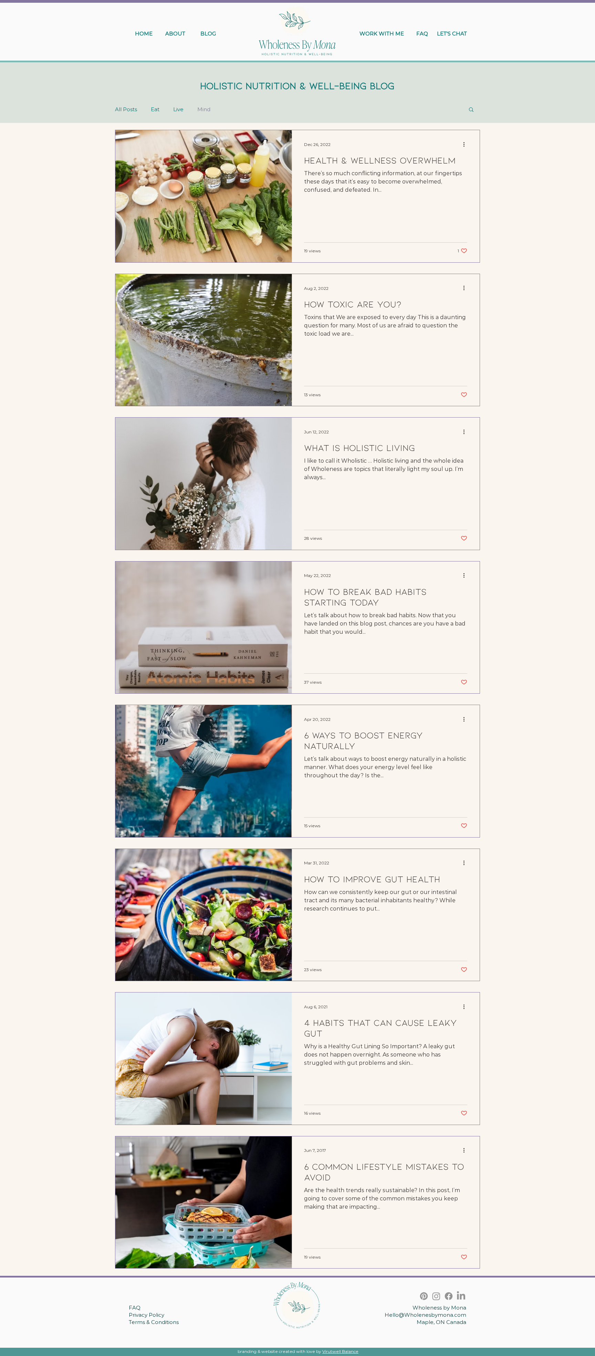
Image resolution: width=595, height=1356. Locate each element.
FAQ (134, 1307)
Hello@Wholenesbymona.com (425, 1315)
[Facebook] (448, 1296)
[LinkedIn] (461, 1296)
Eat (155, 109)
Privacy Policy (146, 1315)
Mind (203, 109)
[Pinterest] (424, 1296)
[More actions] (466, 144)
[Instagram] (436, 1296)
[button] (471, 110)
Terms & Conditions (154, 1322)
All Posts (126, 109)
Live (178, 109)
